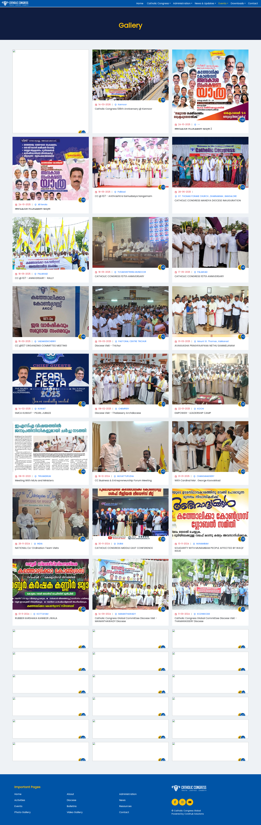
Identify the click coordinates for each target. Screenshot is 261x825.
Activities (19, 800)
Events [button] (222, 3)
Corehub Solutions (194, 813)
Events (18, 806)
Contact (253, 3)
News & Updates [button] (204, 3)
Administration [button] (181, 3)
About (70, 794)
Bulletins (72, 806)
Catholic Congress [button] (158, 3)
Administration (128, 794)
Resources (125, 806)
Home (139, 3)
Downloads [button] (237, 3)
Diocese (71, 800)
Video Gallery (75, 812)
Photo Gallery (22, 812)
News (122, 800)
